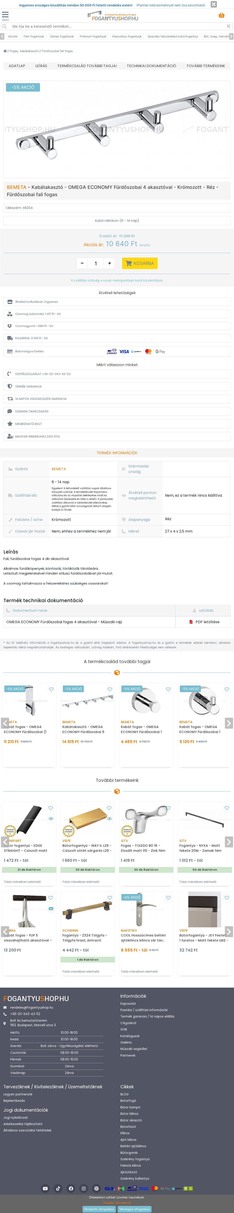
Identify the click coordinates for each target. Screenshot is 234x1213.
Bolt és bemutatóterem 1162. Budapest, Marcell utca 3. (33, 1022)
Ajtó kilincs (128, 1140)
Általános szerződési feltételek (27, 1130)
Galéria (126, 1042)
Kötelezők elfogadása (99, 1209)
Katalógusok (130, 1036)
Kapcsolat (128, 1004)
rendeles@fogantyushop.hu (31, 1007)
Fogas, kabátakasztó (25, 51)
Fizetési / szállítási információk (144, 1010)
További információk (117, 1203)
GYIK (123, 1029)
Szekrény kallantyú (134, 1178)
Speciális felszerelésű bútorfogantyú (173, 36)
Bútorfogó (128, 1101)
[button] (117, 302)
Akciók (13, 36)
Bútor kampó (130, 1107)
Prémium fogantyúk (93, 36)
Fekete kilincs (130, 1165)
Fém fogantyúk (34, 36)
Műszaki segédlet (133, 1049)
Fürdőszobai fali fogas (57, 51)
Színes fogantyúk (62, 36)
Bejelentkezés (14, 1101)
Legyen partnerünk (17, 1094)
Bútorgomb (129, 1153)
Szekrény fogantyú (135, 1159)
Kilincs (125, 1133)
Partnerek (128, 1055)
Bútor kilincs (129, 1114)
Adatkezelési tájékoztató (23, 1124)
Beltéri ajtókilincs (133, 1146)
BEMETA (17, 187)
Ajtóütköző (128, 1172)
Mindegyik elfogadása (135, 1209)
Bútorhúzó (128, 1127)
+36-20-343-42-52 (25, 1014)
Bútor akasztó (131, 1120)
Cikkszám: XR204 (19, 208)
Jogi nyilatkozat (15, 1117)
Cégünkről (128, 1023)
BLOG (124, 1094)
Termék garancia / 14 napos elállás (147, 1016)
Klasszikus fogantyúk (127, 36)
